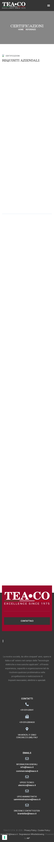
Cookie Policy (44, 830)
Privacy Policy (30, 830)
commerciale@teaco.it (27, 771)
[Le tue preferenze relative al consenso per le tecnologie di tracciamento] (4, 837)
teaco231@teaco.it (9, 834)
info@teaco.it (27, 767)
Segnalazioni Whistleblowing (31, 834)
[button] (49, 5)
